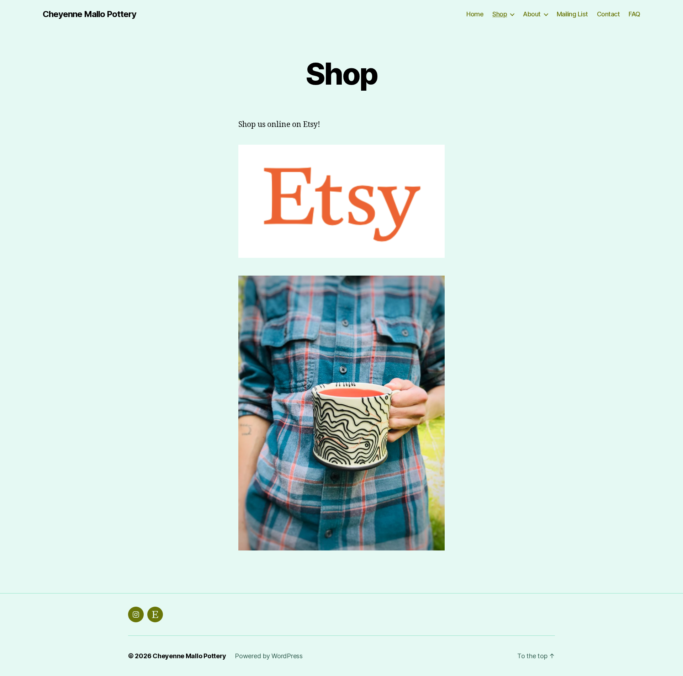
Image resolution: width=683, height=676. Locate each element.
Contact (608, 14)
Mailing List (572, 14)
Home (474, 14)
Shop (499, 14)
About (532, 14)
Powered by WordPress (269, 656)
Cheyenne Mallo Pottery (89, 14)
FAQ (634, 14)
